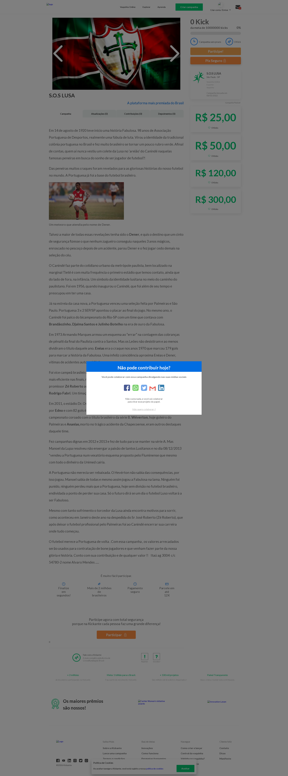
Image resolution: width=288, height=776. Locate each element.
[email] (151, 388)
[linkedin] (160, 388)
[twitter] (143, 388)
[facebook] (127, 388)
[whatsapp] (134, 388)
